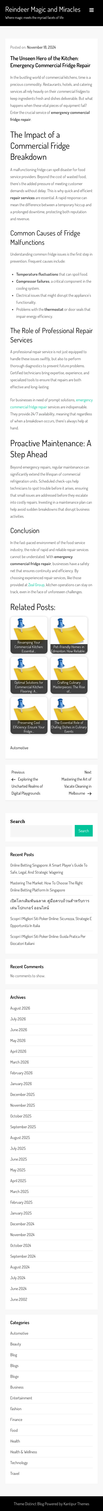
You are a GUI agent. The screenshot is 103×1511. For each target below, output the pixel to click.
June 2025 (18, 1159)
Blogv (14, 1376)
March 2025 (19, 1191)
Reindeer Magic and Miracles (42, 9)
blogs (14, 1365)
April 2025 (18, 1180)
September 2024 (23, 1256)
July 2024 (17, 1277)
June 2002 (18, 1299)
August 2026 (20, 1008)
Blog (13, 1354)
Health (15, 1441)
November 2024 (22, 1234)
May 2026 (18, 1040)
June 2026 (18, 1029)
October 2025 (21, 1115)
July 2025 (18, 1148)
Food (14, 1430)
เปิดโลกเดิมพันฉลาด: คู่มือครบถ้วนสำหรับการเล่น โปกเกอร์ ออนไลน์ (50, 904)
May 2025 (18, 1169)
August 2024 (20, 1266)
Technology (19, 1462)
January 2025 (21, 1213)
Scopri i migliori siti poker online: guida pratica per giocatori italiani (48, 940)
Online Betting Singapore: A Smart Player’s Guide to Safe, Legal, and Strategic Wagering (49, 869)
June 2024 (18, 1288)
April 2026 (18, 1051)
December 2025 (22, 1094)
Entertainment (21, 1397)
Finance (16, 1419)
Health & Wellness (23, 1451)
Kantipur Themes (76, 1503)
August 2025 (20, 1137)
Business (17, 1387)
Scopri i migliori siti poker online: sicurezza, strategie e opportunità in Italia (51, 922)
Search (17, 821)
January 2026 (21, 1083)
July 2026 (18, 1018)
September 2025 (23, 1126)
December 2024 (22, 1223)
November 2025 (22, 1105)
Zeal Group (36, 584)
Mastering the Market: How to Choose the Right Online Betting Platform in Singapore (46, 886)
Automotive (19, 747)
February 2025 (21, 1202)
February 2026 (21, 1072)
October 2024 (20, 1245)
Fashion (16, 1408)
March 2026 (19, 1062)
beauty (15, 1343)
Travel (14, 1473)
